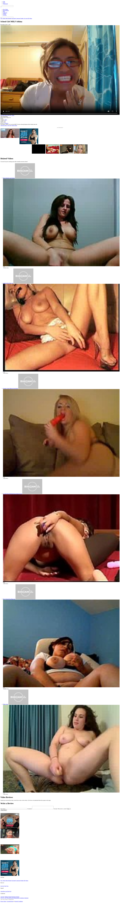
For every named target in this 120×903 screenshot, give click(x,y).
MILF (6, 119)
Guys (4, 2)
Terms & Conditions (19, 901)
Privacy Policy (3, 901)
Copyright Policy (10, 901)
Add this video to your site (5, 125)
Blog (4, 11)
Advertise (2, 896)
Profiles (4, 13)
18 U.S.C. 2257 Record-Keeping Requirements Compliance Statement (14, 897)
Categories (5, 12)
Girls (4, 1)
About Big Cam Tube (4, 891)
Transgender (5, 3)
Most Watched (6, 10)
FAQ (10, 891)
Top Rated (14, 18)
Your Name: (2, 808)
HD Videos (30, 18)
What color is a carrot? (62, 808)
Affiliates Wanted (7, 896)
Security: (55, 808)
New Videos (5, 9)
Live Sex (5, 15)
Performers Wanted (15, 896)
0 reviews (6, 123)
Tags (5, 886)
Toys (7, 886)
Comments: (29, 808)
